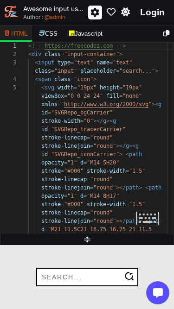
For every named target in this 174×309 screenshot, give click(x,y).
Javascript (89, 33)
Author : (44, 16)
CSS (51, 33)
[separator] (87, 239)
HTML (19, 33)
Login (152, 12)
